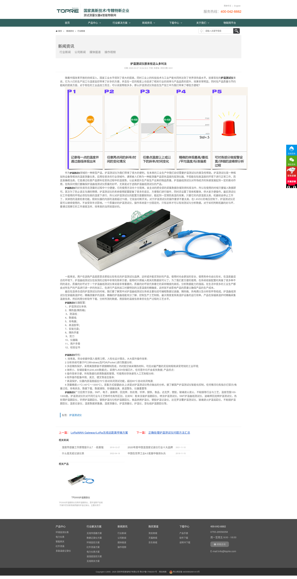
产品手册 (183, 533)
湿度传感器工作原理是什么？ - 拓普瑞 (82, 447)
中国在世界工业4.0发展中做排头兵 (147, 453)
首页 (67, 22)
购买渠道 (153, 526)
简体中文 (227, 5)
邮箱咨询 (221, 544)
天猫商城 (152, 537)
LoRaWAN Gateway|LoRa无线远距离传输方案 (99, 432)
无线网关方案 (93, 560)
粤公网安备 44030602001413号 (186, 571)
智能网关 (60, 541)
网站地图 (162, 571)
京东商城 (152, 542)
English (237, 5)
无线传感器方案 (94, 533)
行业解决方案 (120, 22)
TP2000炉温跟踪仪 (80, 497)
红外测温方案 (93, 546)
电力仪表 (60, 536)
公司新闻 (80, 52)
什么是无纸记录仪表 (73, 453)
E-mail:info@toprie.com (223, 551)
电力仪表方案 (93, 551)
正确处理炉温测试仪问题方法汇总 (169, 432)
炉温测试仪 (227, 77)
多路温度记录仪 (63, 550)
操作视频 (110, 52)
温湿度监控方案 (94, 556)
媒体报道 (95, 52)
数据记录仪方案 (94, 537)
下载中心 (174, 22)
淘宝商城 (152, 533)
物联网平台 (230, 22)
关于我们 (201, 22)
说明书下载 (184, 542)
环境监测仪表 (62, 532)
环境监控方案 (93, 542)
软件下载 (183, 537)
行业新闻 (65, 52)
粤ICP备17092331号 (148, 571)
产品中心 (93, 22)
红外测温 (60, 546)
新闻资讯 (147, 22)
